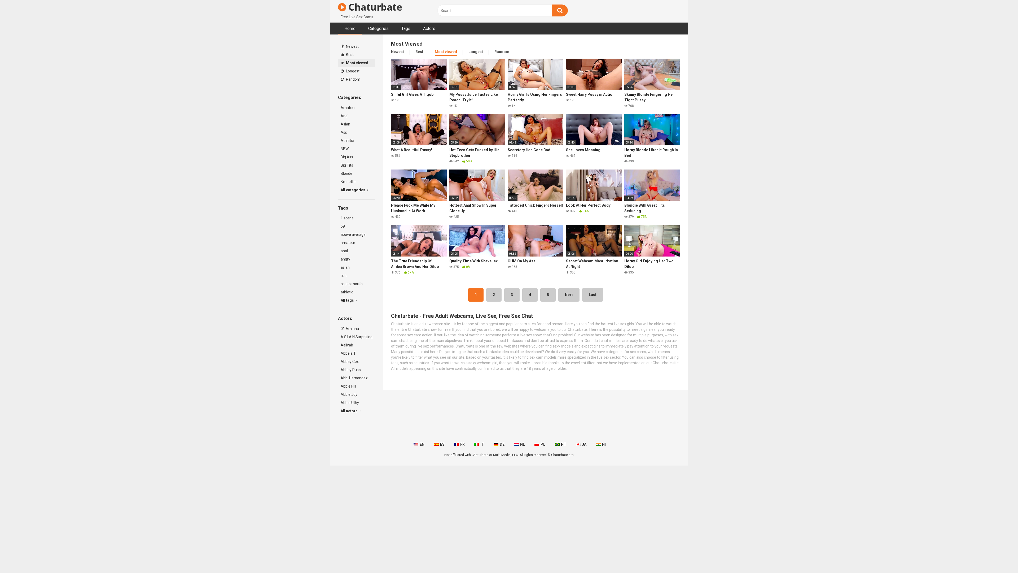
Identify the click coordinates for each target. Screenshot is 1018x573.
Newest (352, 46)
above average (353, 234)
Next (569, 295)
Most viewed (356, 63)
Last (592, 295)
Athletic (347, 140)
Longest (352, 71)
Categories (378, 28)
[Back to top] (1000, 557)
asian (345, 267)
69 (343, 226)
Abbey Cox (350, 361)
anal (344, 251)
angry (345, 259)
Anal (344, 116)
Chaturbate (374, 7)
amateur (348, 243)
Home (350, 28)
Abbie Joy (349, 394)
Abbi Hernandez (354, 378)
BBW (345, 149)
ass (343, 276)
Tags (405, 28)
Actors (429, 28)
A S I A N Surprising (356, 337)
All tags (348, 300)
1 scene (347, 218)
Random (352, 79)
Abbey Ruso (351, 370)
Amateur (348, 108)
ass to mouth (352, 284)
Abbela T (348, 353)
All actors (349, 411)
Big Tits (347, 165)
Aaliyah (347, 345)
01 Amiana (350, 329)
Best (349, 55)
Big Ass (347, 157)
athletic (347, 292)
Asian (345, 124)
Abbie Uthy (350, 403)
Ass (344, 132)
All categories (353, 190)
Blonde (346, 173)
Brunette (348, 182)
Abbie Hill (348, 386)
